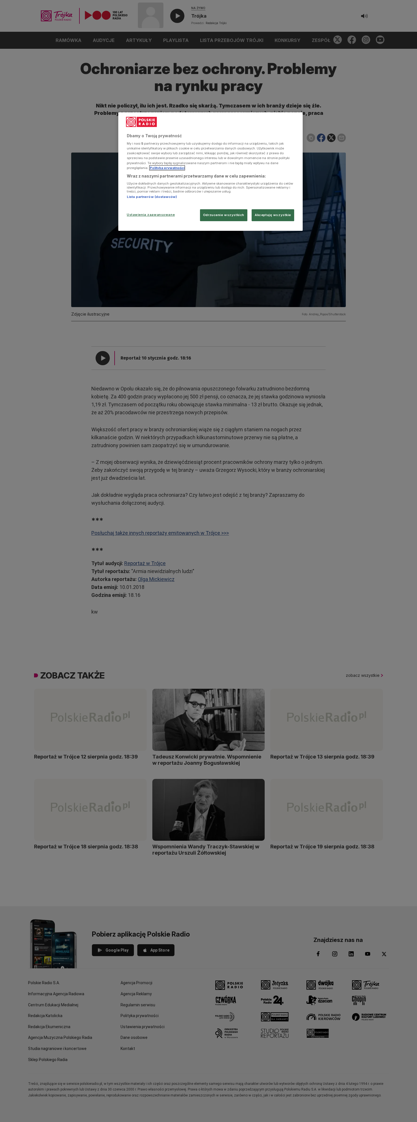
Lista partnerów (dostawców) (152, 197)
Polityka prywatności (167, 168)
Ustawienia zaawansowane (151, 215)
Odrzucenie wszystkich (223, 215)
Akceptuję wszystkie (273, 215)
